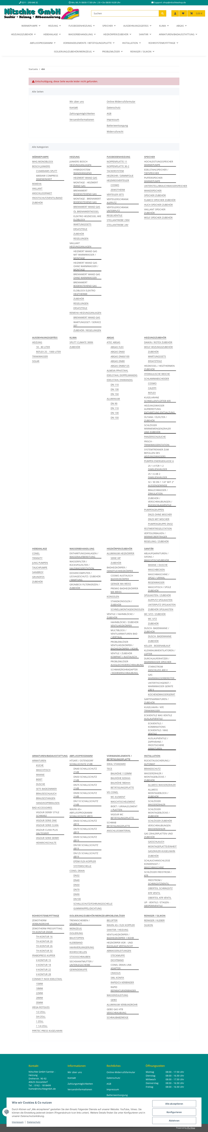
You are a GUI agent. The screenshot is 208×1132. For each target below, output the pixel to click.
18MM (39, 988)
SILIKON (148, 925)
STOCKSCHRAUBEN (80, 956)
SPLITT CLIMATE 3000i (81, 342)
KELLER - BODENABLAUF (157, 645)
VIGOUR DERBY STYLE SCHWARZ (47, 814)
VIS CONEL (112, 792)
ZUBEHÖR (37, 202)
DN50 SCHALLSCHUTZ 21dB (85, 778)
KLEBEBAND (76, 942)
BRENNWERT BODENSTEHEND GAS (85, 192)
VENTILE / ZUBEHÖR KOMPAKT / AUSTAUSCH (124, 655)
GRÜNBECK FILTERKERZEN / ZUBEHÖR (84, 586)
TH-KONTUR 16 (44, 936)
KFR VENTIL (154, 892)
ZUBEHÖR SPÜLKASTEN (160, 609)
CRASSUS (116, 972)
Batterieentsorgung (117, 125)
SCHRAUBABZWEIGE (117, 1017)
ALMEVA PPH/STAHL (117, 370)
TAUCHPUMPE (39, 567)
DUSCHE (40, 784)
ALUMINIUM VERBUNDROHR (122, 1004)
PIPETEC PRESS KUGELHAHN (47, 1030)
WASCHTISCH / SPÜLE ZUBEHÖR (159, 589)
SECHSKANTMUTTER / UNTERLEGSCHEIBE (81, 963)
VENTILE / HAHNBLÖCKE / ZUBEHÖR (120, 615)
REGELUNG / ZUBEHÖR (156, 541)
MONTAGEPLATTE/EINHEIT (162, 846)
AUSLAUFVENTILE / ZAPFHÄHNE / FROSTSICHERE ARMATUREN (158, 743)
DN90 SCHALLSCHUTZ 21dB (85, 794)
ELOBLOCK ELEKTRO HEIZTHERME (84, 292)
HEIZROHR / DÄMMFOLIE (120, 175)
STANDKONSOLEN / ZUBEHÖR (121, 603)
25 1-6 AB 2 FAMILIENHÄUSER (157, 475)
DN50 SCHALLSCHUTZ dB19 (85, 822)
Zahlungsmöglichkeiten (82, 113)
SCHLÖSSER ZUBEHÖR (160, 820)
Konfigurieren (174, 1112)
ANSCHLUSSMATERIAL (119, 830)
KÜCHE (40, 765)
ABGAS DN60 (118, 351)
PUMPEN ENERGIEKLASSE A (159, 461)
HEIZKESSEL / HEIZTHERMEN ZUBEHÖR (159, 367)
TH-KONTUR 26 (44, 946)
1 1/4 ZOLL (41, 1026)
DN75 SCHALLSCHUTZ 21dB (85, 786)
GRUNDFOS (38, 576)
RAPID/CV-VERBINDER (122, 982)
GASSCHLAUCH (156, 841)
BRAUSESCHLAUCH (46, 793)
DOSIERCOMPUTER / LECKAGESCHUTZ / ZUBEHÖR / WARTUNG (85, 576)
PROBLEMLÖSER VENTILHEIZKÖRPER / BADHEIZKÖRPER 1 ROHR (124, 645)
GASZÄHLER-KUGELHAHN (161, 851)
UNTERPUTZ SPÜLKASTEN (162, 604)
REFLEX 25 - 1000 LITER (48, 351)
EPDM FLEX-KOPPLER (84, 861)
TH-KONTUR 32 (44, 950)
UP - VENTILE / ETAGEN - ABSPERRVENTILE (157, 904)
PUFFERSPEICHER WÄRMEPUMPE (153, 179)
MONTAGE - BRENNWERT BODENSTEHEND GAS (87, 200)
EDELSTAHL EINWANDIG (120, 379)
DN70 (76, 889)
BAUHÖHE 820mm (120, 778)
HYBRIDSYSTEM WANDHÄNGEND (82, 171)
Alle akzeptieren (174, 1103)
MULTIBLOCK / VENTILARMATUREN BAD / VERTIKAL (124, 634)
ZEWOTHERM (118, 189)
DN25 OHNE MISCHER (160, 514)
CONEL (36, 553)
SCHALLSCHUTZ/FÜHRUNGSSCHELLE (92, 903)
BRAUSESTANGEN (45, 798)
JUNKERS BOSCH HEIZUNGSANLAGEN (80, 163)
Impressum (18, 1122)
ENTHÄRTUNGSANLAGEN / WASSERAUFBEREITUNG (84, 555)
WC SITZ (152, 618)
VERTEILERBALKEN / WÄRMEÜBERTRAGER (155, 535)
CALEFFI (152, 388)
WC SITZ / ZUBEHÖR (155, 614)
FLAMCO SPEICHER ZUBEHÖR (160, 200)
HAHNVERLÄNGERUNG (82, 947)
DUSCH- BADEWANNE (159, 636)
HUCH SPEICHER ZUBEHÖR (158, 204)
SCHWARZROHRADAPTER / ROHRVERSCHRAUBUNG (124, 671)
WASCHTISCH (43, 769)
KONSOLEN (113, 596)
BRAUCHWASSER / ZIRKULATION (158, 492)
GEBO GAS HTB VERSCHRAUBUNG (116, 1011)
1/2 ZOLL (41, 1011)
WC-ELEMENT (118, 796)
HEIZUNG (37, 342)
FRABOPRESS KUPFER (43, 955)
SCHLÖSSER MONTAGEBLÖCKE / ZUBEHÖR (158, 813)
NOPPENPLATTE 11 (117, 161)
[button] (175, 13)
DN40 (76, 880)
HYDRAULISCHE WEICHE (157, 373)
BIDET (39, 779)
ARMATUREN (39, 760)
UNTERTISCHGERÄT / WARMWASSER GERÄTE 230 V (160, 686)
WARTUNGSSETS (82, 224)
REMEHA (36, 183)
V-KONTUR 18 (43, 964)
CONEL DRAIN (77, 870)
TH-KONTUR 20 (44, 941)
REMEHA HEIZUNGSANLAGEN (85, 312)
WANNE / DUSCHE (158, 564)
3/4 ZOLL (41, 1016)
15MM (39, 983)
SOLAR (35, 361)
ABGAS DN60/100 (120, 356)
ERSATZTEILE (80, 229)
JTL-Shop (191, 1127)
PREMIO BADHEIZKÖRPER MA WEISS (124, 590)
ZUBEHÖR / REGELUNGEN (87, 330)
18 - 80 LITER (43, 347)
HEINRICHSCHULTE (46, 842)
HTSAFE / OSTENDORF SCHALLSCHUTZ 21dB (81, 762)
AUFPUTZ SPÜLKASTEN (160, 599)
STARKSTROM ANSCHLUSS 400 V (158, 668)
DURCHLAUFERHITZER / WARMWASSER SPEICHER (157, 660)
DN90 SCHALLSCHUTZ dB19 (85, 838)
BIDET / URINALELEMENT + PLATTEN (124, 808)
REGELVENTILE (114, 215)
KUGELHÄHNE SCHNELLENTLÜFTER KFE (157, 399)
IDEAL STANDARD (116, 763)
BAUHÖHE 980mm (120, 782)
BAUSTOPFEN (77, 937)
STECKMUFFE (118, 955)
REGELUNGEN (80, 238)
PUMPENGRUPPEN (154, 509)
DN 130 (115, 389)
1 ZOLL (39, 1021)
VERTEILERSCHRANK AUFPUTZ (118, 201)
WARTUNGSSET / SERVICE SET (87, 324)
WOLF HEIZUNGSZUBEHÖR (158, 347)
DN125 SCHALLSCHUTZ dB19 (85, 855)
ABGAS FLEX (117, 347)
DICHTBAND (117, 960)
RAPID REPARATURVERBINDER (123, 988)
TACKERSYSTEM (115, 170)
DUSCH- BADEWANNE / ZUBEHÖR (156, 630)
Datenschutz (33, 1122)
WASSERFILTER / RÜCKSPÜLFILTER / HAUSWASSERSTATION (82, 565)
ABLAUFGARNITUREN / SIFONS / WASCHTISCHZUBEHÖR (156, 557)
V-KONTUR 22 (43, 969)
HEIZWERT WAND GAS (85, 177)
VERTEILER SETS (115, 194)
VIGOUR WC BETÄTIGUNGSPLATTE (122, 816)
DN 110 (115, 384)
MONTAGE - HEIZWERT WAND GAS (85, 184)
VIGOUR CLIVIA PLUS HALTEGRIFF (47, 831)
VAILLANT (37, 188)
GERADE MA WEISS (121, 583)
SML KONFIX (117, 977)
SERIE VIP (116, 558)
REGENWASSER (156, 582)
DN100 (77, 898)
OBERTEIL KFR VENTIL (159, 897)
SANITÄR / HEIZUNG (117, 929)
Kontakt (74, 107)
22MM (39, 993)
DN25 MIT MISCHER (158, 519)
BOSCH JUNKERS (41, 166)
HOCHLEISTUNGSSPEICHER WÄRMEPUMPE (158, 163)
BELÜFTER (112, 920)
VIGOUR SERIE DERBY (47, 837)
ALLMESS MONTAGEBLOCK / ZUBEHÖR (158, 793)
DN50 (76, 884)
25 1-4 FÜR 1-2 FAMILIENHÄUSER (157, 467)
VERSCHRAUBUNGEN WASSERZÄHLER (159, 827)
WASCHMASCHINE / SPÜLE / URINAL (158, 576)
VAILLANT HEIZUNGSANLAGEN (80, 245)
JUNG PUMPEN (40, 562)
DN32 (76, 875)
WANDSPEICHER (153, 190)
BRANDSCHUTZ (152, 768)
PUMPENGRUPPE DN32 (160, 523)
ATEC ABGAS (113, 342)
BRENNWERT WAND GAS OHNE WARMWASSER (86, 276)
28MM (39, 997)
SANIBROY (37, 572)
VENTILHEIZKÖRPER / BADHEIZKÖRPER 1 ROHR (120, 936)
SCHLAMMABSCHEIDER (156, 378)
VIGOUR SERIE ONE (46, 820)
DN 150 (115, 394)
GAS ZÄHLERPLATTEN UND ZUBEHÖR (158, 835)
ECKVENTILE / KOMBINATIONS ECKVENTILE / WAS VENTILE (158, 728)
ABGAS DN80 (118, 361)
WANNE (40, 774)
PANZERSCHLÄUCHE (155, 436)
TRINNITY (37, 558)
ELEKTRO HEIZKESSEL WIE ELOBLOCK (87, 218)
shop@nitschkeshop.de (174, 2)
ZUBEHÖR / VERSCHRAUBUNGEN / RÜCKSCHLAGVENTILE (160, 502)
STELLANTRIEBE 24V (117, 224)
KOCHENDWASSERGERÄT (161, 694)
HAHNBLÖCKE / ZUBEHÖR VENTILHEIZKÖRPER (124, 624)
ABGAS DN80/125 (120, 365)
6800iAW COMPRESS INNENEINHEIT (47, 177)
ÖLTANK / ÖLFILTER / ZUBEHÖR (155, 419)
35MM (39, 1002)
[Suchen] (162, 13)
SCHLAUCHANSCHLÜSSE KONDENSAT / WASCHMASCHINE (157, 864)
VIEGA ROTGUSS (41, 1007)
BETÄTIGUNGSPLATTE (122, 787)
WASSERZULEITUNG (117, 995)
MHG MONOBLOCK (42, 161)
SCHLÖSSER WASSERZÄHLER (156, 803)
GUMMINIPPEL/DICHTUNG (87, 908)
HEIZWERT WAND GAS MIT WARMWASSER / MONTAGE (85, 255)
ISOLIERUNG (76, 933)
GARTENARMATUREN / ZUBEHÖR (156, 701)
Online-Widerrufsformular (121, 101)
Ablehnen (174, 1120)
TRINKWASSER (40, 356)
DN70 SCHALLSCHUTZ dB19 (85, 830)
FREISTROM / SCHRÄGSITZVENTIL (158, 882)
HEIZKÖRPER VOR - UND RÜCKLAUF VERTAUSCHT (120, 944)
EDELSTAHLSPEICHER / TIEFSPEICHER (156, 171)
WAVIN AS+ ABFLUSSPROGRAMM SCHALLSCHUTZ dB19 (81, 813)
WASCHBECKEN (156, 569)
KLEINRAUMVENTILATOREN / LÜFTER (159, 652)
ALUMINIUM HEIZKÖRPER (120, 553)
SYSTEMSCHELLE (82, 866)
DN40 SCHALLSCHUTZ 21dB (85, 770)
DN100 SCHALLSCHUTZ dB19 (85, 847)
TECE (109, 768)
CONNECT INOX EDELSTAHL (47, 978)
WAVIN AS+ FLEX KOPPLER (121, 925)
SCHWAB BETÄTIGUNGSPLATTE (118, 824)
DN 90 (114, 403)
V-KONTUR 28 (43, 974)
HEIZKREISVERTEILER (118, 180)
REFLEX (152, 392)
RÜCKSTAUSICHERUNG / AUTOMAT (157, 762)
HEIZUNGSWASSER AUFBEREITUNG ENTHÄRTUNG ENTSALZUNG (159, 409)
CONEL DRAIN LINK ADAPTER (121, 966)
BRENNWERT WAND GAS (86, 206)
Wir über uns (77, 101)
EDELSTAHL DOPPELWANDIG (122, 375)
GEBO (114, 999)
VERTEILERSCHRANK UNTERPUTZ (118, 209)
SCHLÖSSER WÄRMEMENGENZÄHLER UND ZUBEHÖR (157, 429)
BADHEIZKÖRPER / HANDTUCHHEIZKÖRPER (120, 569)
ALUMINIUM (113, 398)
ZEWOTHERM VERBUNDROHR (40, 922)
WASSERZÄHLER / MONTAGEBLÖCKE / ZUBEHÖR (155, 777)
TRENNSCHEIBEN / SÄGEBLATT (80, 922)
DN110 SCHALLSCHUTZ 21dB (85, 803)
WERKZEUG (76, 928)
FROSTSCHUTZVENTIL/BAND (47, 197)
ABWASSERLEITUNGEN (119, 950)
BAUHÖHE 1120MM (121, 773)
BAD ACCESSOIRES (42, 807)
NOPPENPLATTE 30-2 (118, 166)
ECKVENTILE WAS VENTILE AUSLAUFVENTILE (158, 717)
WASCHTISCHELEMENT (123, 801)
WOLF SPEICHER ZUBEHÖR (158, 217)
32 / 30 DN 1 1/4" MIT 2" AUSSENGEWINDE (161, 483)
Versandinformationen (82, 119)
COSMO (115, 185)
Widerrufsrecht (115, 131)
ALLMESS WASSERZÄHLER (162, 784)
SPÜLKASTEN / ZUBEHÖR (157, 595)
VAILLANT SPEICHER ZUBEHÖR (154, 211)
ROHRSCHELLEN (78, 952)
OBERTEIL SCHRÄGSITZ (160, 888)
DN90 (76, 894)
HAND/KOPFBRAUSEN (47, 802)
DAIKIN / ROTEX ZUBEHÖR (158, 342)
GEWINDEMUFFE (78, 969)
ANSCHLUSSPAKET (42, 193)
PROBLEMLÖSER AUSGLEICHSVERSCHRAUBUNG (127, 663)
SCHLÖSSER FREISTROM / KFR (157, 873)
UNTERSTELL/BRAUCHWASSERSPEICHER (165, 185)
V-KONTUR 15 (43, 960)
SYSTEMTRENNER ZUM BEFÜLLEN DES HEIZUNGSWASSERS (156, 453)
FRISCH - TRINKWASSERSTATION (156, 443)
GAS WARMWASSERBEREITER (161, 676)
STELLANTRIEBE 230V (118, 220)
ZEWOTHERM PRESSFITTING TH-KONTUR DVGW (47, 930)
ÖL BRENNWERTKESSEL (86, 211)
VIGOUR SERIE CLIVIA (47, 825)
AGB (109, 113)
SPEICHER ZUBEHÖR (155, 195)
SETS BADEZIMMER (46, 788)
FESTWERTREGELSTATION (158, 528)
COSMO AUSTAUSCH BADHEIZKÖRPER (122, 577)
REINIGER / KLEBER (154, 920)
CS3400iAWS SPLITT (46, 170)
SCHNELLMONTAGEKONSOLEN (127, 609)
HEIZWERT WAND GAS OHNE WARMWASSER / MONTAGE (85, 266)
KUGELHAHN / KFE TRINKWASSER (154, 709)
